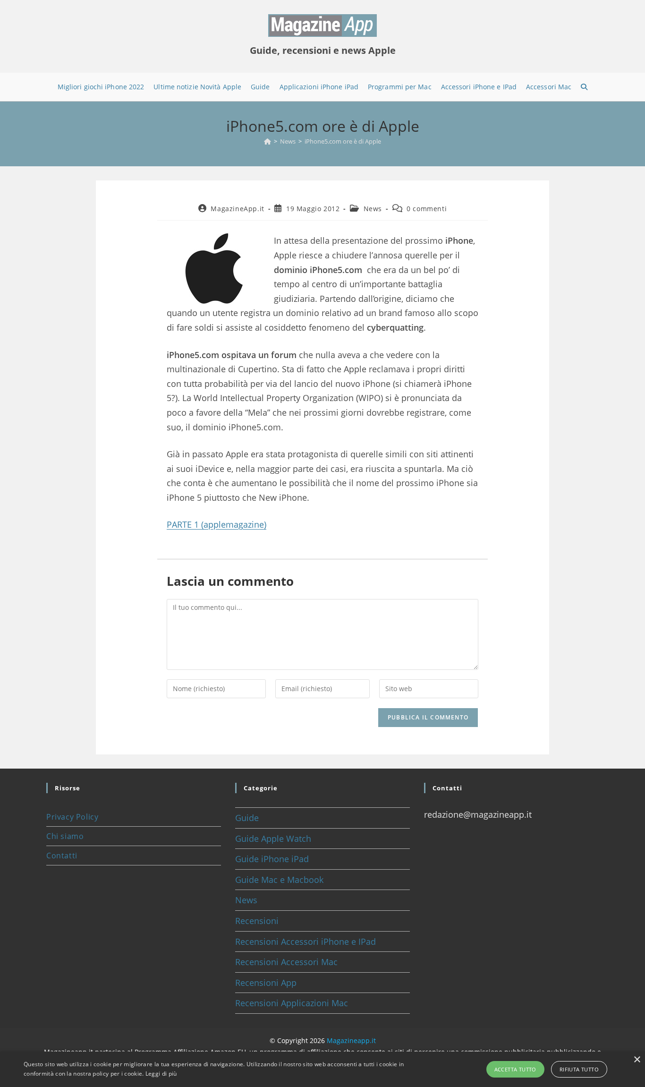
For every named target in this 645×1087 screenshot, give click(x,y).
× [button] (636, 1059)
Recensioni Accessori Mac (286, 961)
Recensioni (257, 920)
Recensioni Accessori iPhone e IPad (305, 941)
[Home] (267, 141)
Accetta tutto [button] (515, 1069)
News (373, 208)
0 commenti (427, 208)
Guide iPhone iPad (272, 858)
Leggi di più (161, 1074)
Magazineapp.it (351, 1040)
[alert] (322, 1069)
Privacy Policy (72, 817)
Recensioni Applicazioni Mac (291, 1003)
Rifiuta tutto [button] (579, 1069)
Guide (247, 817)
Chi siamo (65, 836)
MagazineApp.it (237, 208)
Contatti (61, 855)
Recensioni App (266, 982)
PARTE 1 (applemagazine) (216, 524)
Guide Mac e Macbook (279, 879)
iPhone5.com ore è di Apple (343, 141)
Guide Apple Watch (273, 838)
